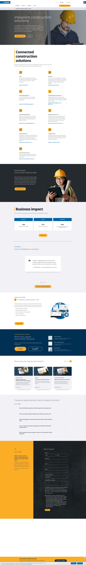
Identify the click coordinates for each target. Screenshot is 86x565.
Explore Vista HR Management (26, 104)
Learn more (19, 323)
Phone (48, 469)
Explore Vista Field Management (26, 123)
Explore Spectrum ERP (53, 85)
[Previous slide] (41, 282)
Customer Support (20, 349)
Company (49, 458)
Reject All (73, 563)
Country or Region (51, 474)
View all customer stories (43, 286)
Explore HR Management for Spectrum (54, 103)
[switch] (19, 403)
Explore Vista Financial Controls (26, 158)
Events (34, 5)
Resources (29, 5)
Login (29, 36)
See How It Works (60, 560)
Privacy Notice (50, 493)
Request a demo (20, 36)
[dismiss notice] (84, 557)
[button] (61, 2)
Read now (37, 387)
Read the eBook (57, 387)
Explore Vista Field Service (25, 142)
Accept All (80, 563)
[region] (43, 269)
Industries (17, 5)
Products (23, 5)
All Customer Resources (35, 349)
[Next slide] (45, 282)
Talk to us (43, 235)
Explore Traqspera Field (53, 142)
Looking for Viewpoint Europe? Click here (23, 8)
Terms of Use (24, 564)
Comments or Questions (50, 480)
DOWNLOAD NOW (20, 188)
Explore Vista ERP (23, 85)
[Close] (85, 563)
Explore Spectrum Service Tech (55, 123)
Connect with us (65, 5)
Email (48, 463)
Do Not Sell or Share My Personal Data (64, 563)
